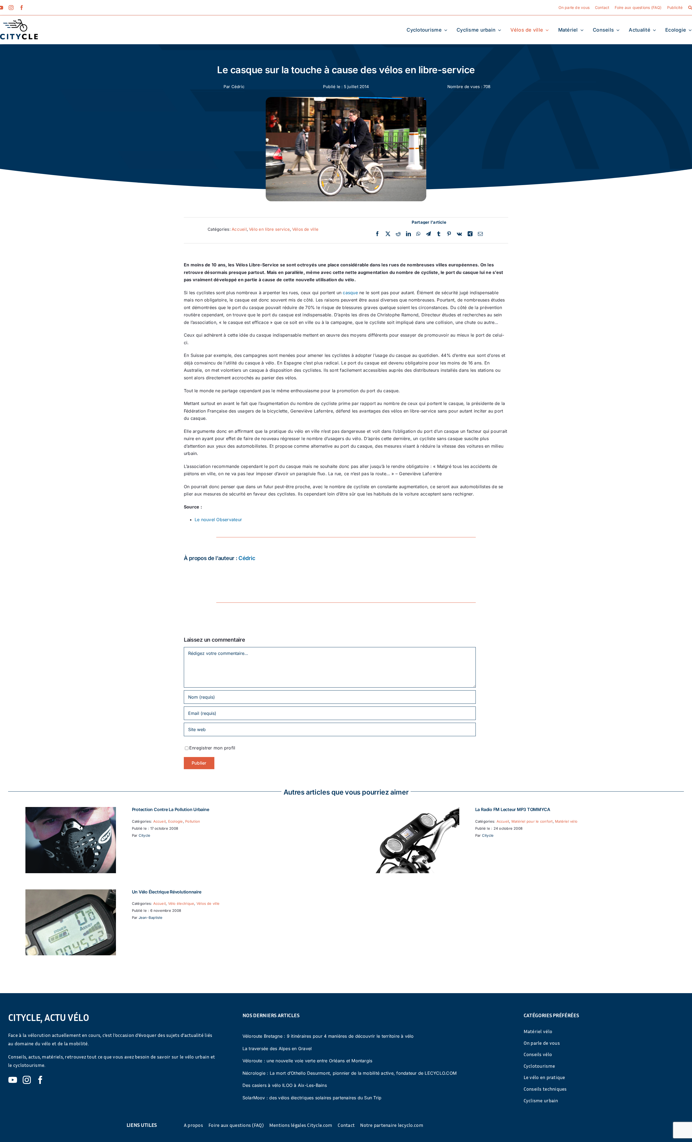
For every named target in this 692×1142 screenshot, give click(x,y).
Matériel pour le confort (532, 821)
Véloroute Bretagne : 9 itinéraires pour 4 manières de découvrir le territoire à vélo (328, 1036)
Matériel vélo (566, 821)
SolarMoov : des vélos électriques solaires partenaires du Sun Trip (312, 1097)
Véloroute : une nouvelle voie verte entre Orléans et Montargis (307, 1060)
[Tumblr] (439, 234)
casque (350, 292)
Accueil (239, 229)
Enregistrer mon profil (212, 748)
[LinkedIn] (408, 234)
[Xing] (470, 234)
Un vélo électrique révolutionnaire (166, 892)
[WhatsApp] (418, 234)
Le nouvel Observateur (218, 519)
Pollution (192, 821)
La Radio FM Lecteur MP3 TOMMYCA (512, 809)
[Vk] (459, 234)
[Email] (480, 234)
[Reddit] (398, 234)
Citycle (145, 835)
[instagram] (11, 7)
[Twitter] (388, 234)
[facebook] (21, 7)
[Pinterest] (449, 234)
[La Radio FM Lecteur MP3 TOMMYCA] (414, 810)
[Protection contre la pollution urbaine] (70, 810)
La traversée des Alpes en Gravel (277, 1048)
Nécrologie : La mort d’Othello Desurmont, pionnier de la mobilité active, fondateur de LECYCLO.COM (349, 1073)
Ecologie (175, 821)
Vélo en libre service (269, 229)
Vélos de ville (305, 229)
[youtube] (12, 1080)
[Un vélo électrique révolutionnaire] (70, 893)
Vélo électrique (181, 903)
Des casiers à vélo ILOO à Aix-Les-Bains (284, 1085)
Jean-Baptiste (151, 917)
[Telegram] (428, 234)
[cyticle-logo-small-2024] (19, 21)
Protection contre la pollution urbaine (170, 809)
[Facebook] (377, 234)
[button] (690, 7)
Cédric (238, 86)
